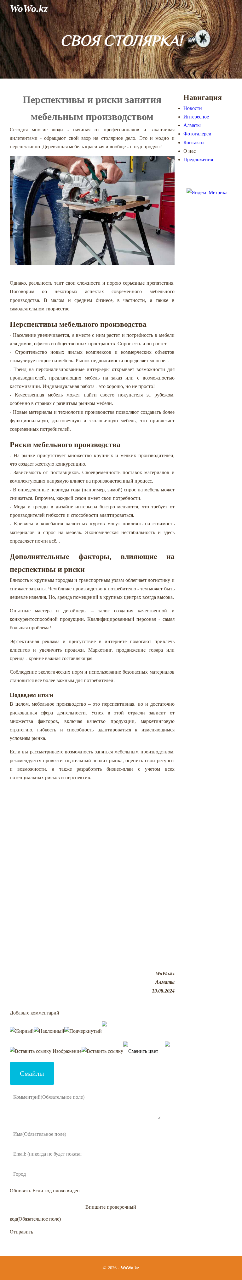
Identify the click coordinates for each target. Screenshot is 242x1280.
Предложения (198, 159)
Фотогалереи (197, 133)
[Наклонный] (49, 1031)
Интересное (196, 116)
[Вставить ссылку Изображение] (46, 1051)
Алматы (192, 125)
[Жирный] (22, 1031)
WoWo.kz (29, 8)
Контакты (194, 142)
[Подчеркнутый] (83, 1031)
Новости (192, 108)
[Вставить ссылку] (102, 1051)
